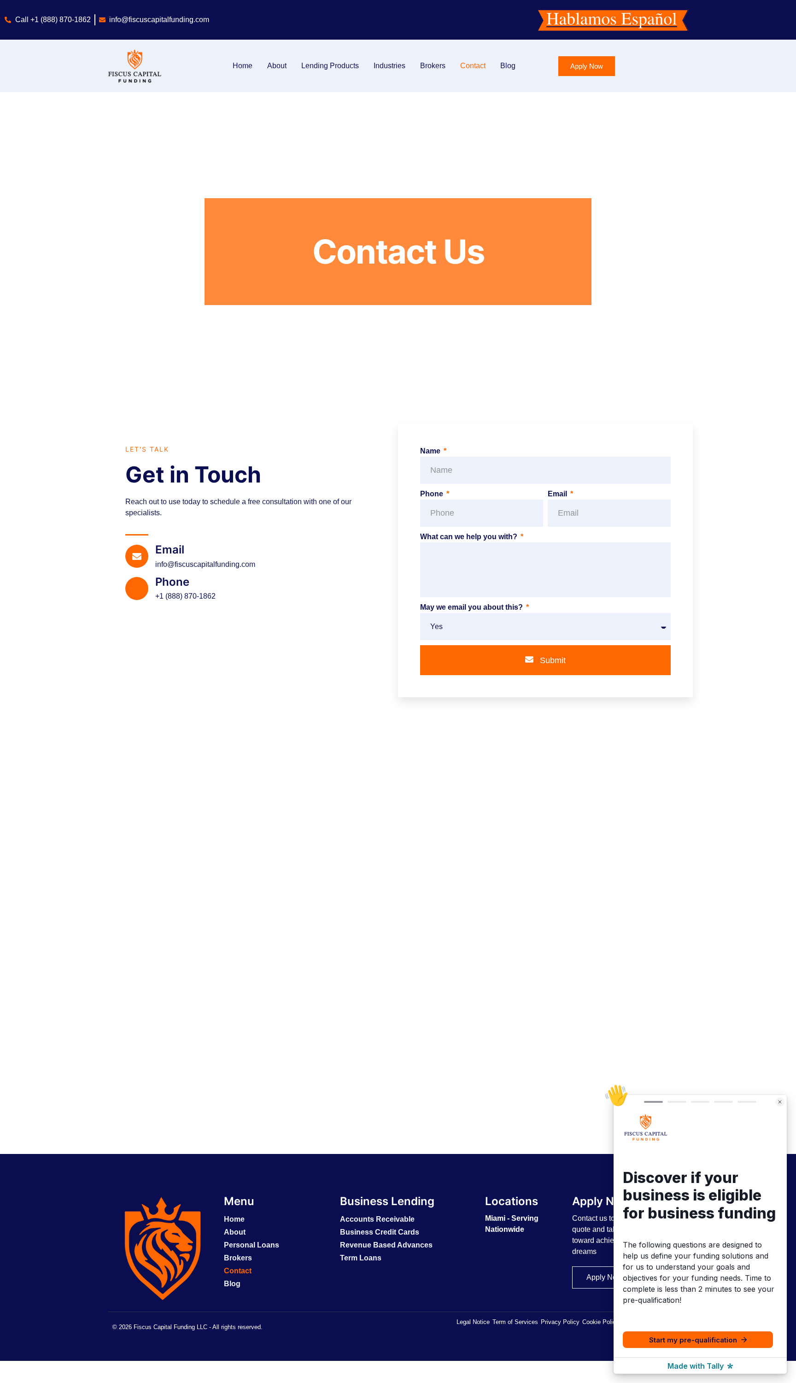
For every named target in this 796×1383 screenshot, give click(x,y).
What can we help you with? (469, 537)
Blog (507, 66)
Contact (473, 66)
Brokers (432, 66)
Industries (389, 66)
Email (169, 549)
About (277, 66)
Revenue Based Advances (386, 1245)
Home (242, 66)
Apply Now (601, 1201)
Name (431, 451)
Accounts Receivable (377, 1219)
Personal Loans (251, 1245)
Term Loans (360, 1258)
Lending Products (330, 66)
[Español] (5, 1377)
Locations (511, 1201)
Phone (172, 582)
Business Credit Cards (379, 1232)
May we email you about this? (472, 607)
